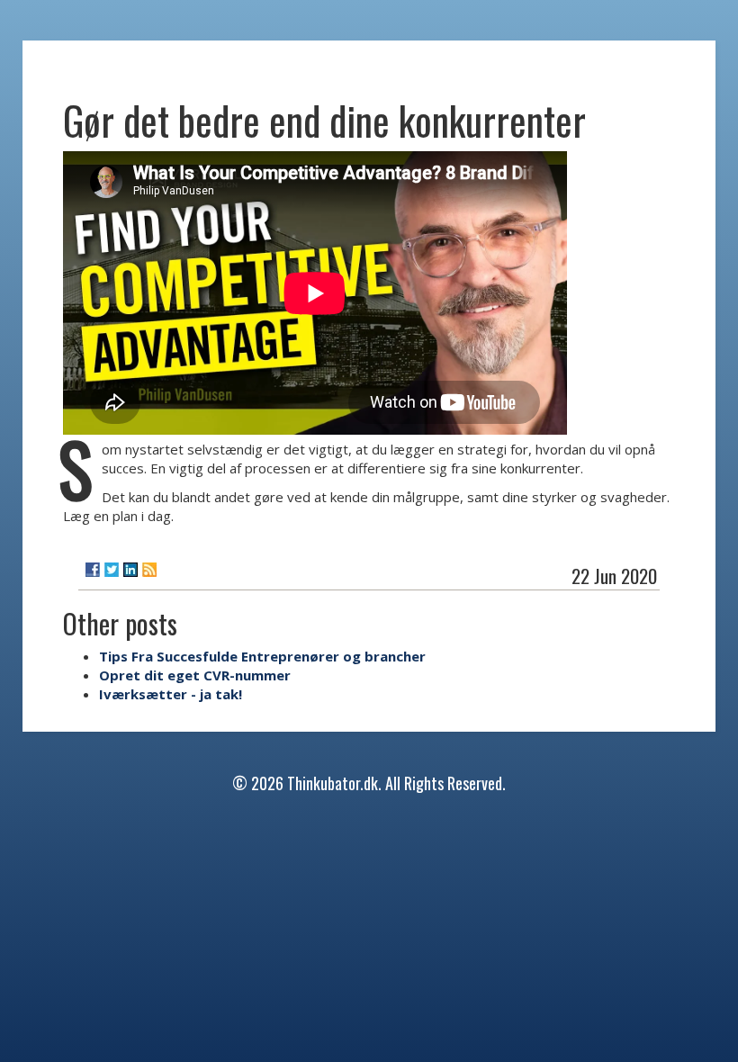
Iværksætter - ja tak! (170, 694)
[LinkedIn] (130, 569)
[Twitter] (111, 569)
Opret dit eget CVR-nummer (195, 675)
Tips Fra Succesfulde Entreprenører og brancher (262, 656)
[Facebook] (93, 569)
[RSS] (149, 569)
